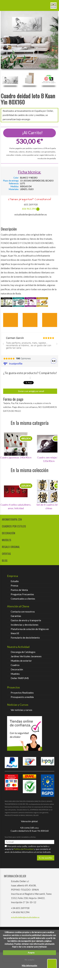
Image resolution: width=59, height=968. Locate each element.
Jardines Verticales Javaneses (26, 656)
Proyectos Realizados (22, 692)
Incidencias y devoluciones (24, 624)
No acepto (29, 959)
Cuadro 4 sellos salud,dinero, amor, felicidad (15, 506)
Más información (29, 965)
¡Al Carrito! (32, 132)
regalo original (11, 547)
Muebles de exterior (21, 660)
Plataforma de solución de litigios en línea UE (30, 631)
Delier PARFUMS (20, 678)
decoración (8, 533)
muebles (6, 540)
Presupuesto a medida (22, 697)
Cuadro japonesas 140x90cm (15, 457)
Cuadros (15, 665)
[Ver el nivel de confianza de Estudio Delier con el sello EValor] (29, 733)
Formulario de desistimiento (25, 637)
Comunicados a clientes (23, 598)
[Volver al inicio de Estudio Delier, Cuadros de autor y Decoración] (53, 4)
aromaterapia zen (12, 519)
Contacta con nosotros (23, 611)
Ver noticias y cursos (21, 710)
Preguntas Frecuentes (22, 594)
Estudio (15, 581)
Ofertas (6, 554)
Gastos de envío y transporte (26, 620)
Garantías (16, 616)
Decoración (17, 669)
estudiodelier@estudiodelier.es (25, 917)
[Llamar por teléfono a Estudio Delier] (44, 4)
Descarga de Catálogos (23, 652)
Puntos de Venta (19, 589)
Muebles (15, 673)
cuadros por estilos (14, 526)
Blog (4, 560)
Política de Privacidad (24, 849)
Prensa (14, 585)
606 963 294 (29, 208)
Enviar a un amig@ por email (31, 391)
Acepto (30, 952)
